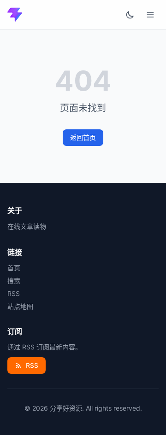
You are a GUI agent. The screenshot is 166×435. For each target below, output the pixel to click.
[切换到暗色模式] (130, 14)
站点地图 (20, 306)
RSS (13, 293)
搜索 (13, 280)
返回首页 (83, 137)
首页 (13, 268)
